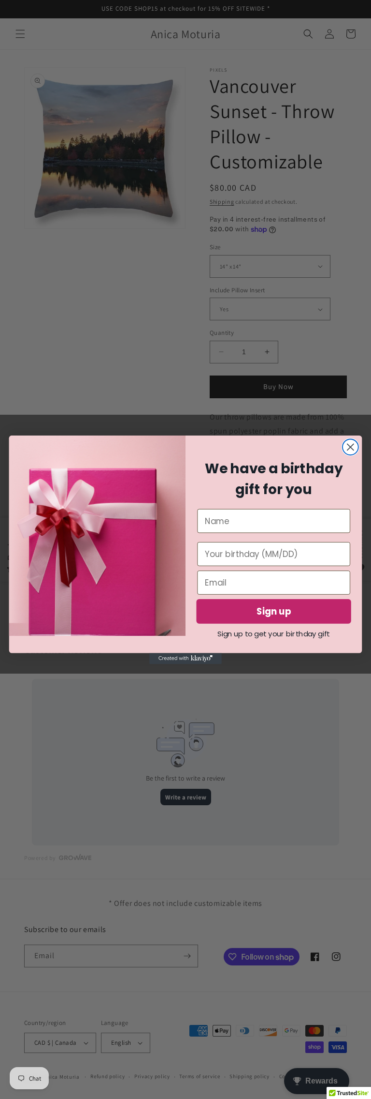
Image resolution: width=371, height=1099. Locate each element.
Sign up (274, 611)
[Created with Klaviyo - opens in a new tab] (185, 658)
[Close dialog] (350, 447)
